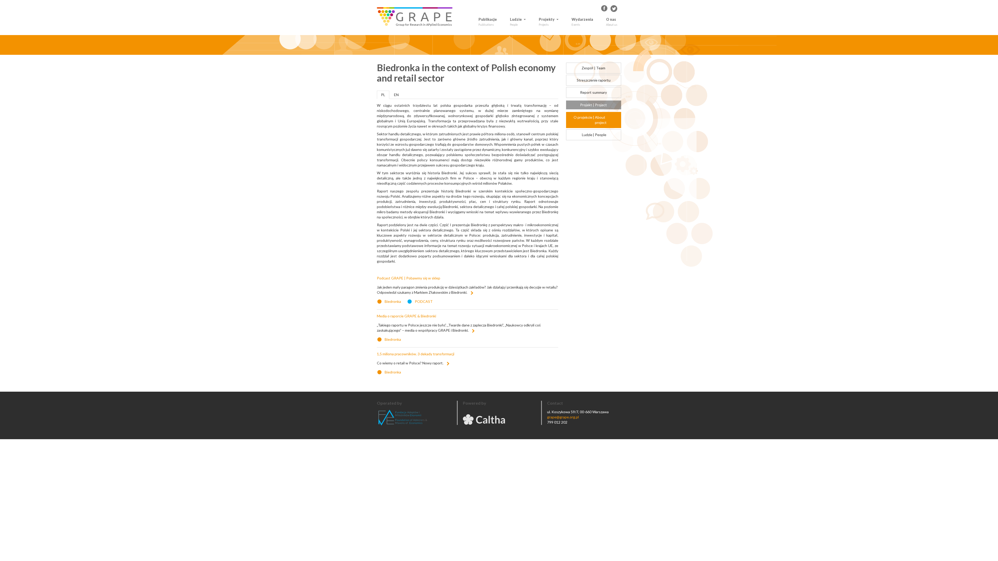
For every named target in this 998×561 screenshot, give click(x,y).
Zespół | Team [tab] (593, 68)
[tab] (593, 120)
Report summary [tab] (593, 92)
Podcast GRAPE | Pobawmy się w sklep (408, 278)
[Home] (416, 16)
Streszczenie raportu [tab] (593, 80)
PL (383, 94)
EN (396, 94)
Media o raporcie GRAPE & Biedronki (406, 316)
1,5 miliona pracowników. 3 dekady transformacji (415, 354)
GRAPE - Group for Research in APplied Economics (604, 8)
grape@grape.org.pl (563, 417)
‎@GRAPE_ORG (613, 8)
